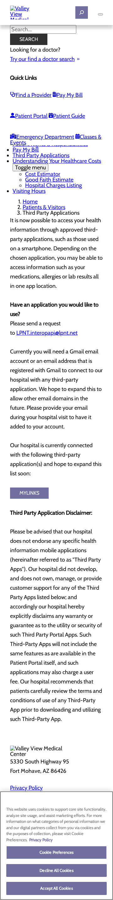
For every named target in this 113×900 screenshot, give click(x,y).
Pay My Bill (69, 95)
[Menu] (100, 14)
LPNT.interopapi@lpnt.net (47, 332)
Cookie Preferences (56, 852)
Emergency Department (45, 136)
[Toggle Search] (81, 12)
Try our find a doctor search (42, 59)
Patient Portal (31, 115)
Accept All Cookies (56, 888)
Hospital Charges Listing (53, 185)
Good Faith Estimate (49, 179)
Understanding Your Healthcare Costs (57, 164)
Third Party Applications (41, 155)
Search (28, 39)
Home (30, 201)
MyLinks (29, 493)
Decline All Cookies (56, 870)
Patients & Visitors (44, 207)
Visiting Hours (29, 191)
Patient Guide (69, 115)
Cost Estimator (42, 174)
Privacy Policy (26, 787)
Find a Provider (33, 95)
